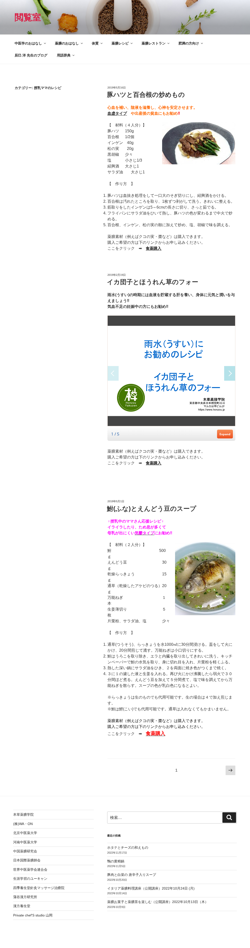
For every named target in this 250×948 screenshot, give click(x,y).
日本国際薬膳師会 (27, 860)
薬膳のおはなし (67, 43)
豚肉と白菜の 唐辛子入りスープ (131, 875)
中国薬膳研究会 (25, 851)
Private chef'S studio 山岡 (32, 915)
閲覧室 (28, 17)
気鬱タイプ (144, 533)
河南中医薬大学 (25, 842)
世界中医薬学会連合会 (30, 869)
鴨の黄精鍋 (115, 861)
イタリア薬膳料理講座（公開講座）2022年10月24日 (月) (151, 888)
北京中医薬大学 (25, 833)
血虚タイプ (117, 113)
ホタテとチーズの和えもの (127, 847)
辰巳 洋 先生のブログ (31, 55)
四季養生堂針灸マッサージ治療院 (38, 888)
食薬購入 (153, 248)
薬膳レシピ (120, 43)
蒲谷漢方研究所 (25, 897)
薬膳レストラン (154, 43)
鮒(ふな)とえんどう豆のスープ (151, 508)
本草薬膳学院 (23, 814)
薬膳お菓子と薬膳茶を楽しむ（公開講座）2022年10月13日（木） (157, 902)
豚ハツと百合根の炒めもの (146, 94)
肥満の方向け (188, 43)
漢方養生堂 (21, 906)
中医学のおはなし (28, 43)
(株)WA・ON (23, 824)
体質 (95, 43)
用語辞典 (64, 55)
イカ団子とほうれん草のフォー (152, 282)
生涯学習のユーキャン (30, 879)
